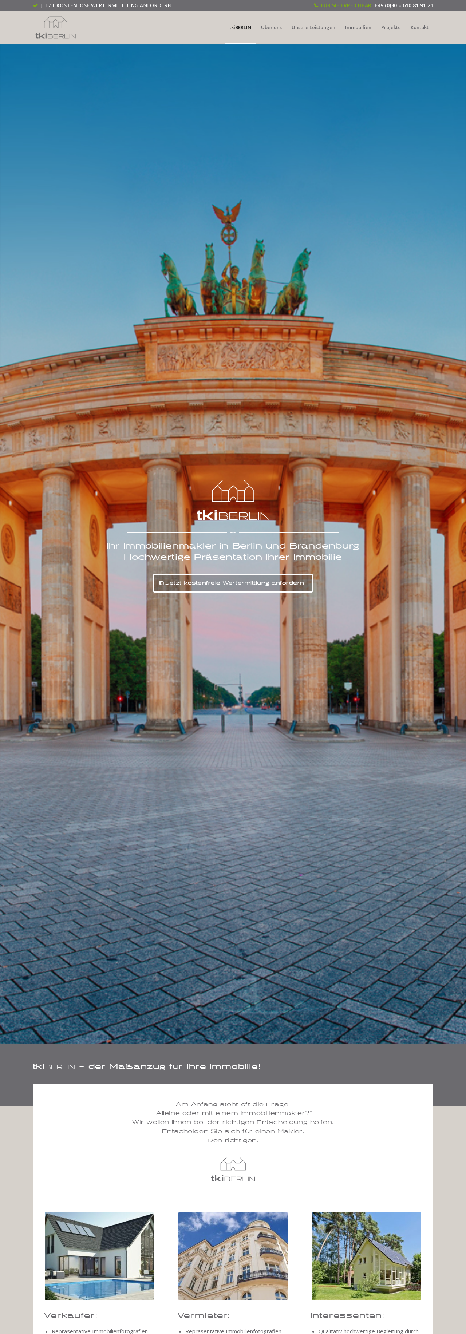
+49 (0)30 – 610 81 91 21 (403, 5)
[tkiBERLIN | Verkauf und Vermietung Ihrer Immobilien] (56, 27)
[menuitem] (240, 27)
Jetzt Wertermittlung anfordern (106, 5)
